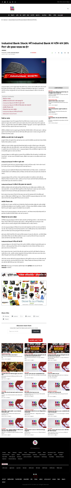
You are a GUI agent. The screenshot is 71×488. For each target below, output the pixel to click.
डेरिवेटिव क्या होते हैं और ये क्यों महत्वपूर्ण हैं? (13, 101)
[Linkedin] (10, 2)
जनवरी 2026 (52, 467)
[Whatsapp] (15, 2)
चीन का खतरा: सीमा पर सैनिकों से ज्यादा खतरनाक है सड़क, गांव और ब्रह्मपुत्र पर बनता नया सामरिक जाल (58, 92)
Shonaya (34, 52)
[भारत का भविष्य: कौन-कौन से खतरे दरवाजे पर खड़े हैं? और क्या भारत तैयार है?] (12, 385)
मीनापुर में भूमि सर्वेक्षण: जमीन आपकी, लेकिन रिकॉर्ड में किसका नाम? (58, 118)
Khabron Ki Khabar (52, 391)
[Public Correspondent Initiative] (24, 275)
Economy (51, 116)
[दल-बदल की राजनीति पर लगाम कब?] (58, 367)
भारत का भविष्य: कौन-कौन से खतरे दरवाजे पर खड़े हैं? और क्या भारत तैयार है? (12, 393)
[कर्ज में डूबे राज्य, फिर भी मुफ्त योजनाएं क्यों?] (58, 385)
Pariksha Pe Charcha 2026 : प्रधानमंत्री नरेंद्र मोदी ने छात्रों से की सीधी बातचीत (58, 411)
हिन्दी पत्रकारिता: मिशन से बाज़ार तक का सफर (32, 392)
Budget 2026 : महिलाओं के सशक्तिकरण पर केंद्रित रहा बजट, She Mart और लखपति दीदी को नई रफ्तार (12, 430)
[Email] (65, 52)
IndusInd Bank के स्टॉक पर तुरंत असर (13, 103)
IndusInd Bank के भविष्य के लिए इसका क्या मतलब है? (17, 105)
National (5, 19)
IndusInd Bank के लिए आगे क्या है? (13, 111)
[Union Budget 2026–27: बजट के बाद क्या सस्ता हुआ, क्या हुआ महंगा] (35, 423)
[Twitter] (7, 2)
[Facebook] (2, 2)
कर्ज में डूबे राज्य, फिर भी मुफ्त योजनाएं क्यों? (54, 392)
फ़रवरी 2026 (44, 467)
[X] (58, 52)
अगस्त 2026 (4, 467)
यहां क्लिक (30, 266)
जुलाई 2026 (12, 467)
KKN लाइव (4, 266)
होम (2, 19)
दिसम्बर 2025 (59, 467)
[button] (68, 8)
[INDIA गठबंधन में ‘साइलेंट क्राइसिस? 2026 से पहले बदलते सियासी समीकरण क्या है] (12, 404)
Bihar (26, 428)
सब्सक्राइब (4, 267)
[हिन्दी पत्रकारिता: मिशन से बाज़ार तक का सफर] (35, 385)
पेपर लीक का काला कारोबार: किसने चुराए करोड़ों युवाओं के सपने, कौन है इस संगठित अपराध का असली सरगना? (58, 355)
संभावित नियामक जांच (8, 107)
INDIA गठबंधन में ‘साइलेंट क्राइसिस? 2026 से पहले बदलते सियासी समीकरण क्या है (11, 411)
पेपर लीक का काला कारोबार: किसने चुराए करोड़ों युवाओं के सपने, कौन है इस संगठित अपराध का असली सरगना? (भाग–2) (35, 355)
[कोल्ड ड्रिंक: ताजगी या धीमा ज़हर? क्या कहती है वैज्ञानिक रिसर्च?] (35, 367)
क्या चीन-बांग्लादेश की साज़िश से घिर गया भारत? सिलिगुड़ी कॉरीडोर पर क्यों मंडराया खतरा (35, 411)
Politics (51, 90)
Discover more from (10, 113)
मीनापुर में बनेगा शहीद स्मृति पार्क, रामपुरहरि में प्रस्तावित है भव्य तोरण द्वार (58, 109)
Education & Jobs (53, 99)
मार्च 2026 (38, 467)
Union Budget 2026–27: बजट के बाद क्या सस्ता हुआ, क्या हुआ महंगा (35, 430)
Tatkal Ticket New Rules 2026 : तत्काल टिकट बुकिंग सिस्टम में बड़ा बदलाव (58, 430)
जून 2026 (18, 467)
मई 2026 (24, 467)
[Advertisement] (41, 8)
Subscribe (36, 331)
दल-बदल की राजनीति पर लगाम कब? (53, 373)
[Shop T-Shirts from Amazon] (24, 293)
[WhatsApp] (52, 52)
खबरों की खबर (22, 266)
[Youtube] (5, 2)
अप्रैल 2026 (31, 467)
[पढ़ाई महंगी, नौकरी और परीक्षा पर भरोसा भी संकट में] (12, 348)
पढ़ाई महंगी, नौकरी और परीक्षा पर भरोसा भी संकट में (56, 100)
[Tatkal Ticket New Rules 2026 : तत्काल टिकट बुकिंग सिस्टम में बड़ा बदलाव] (58, 423)
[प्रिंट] (68, 52)
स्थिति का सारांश (7, 98)
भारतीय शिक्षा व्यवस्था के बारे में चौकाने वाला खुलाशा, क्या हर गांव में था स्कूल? (12, 374)
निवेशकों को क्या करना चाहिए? (10, 109)
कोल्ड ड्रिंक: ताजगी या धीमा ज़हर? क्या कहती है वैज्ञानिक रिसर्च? (34, 373)
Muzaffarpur (52, 107)
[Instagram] (13, 2)
